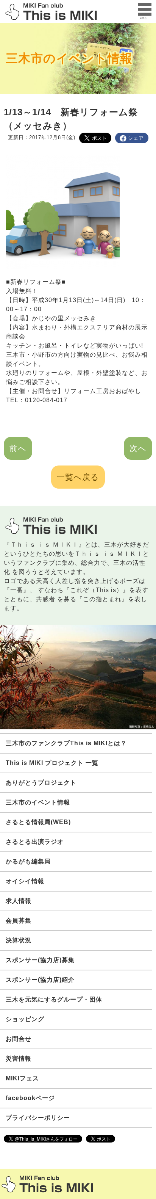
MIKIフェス (22, 1078)
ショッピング (25, 1019)
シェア (136, 138)
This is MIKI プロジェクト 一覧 (52, 763)
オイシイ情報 (25, 881)
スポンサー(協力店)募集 (40, 960)
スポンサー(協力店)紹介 (40, 979)
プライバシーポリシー (38, 1117)
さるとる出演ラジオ (35, 842)
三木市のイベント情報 (69, 58)
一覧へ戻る (78, 477)
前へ (18, 448)
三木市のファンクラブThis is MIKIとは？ (66, 743)
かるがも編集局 (28, 861)
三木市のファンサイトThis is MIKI (47, 1184)
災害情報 (18, 1058)
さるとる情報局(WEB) (38, 822)
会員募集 (18, 920)
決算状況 (18, 940)
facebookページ (30, 1098)
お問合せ (18, 1039)
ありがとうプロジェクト (41, 782)
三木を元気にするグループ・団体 (54, 999)
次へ (138, 448)
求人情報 (18, 901)
